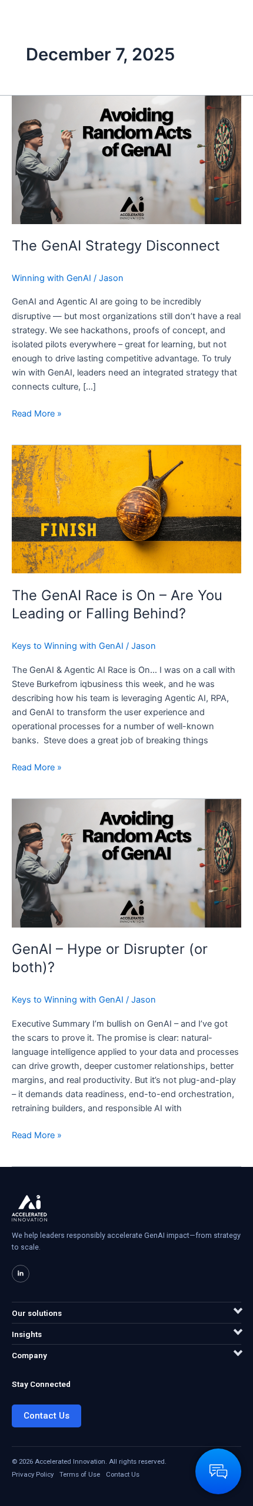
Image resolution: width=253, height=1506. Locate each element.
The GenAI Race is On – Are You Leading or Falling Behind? (117, 604)
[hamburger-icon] (228, 21)
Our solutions (37, 1313)
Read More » (37, 413)
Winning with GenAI (51, 278)
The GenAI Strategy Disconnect (116, 245)
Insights (27, 1334)
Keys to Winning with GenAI (68, 646)
